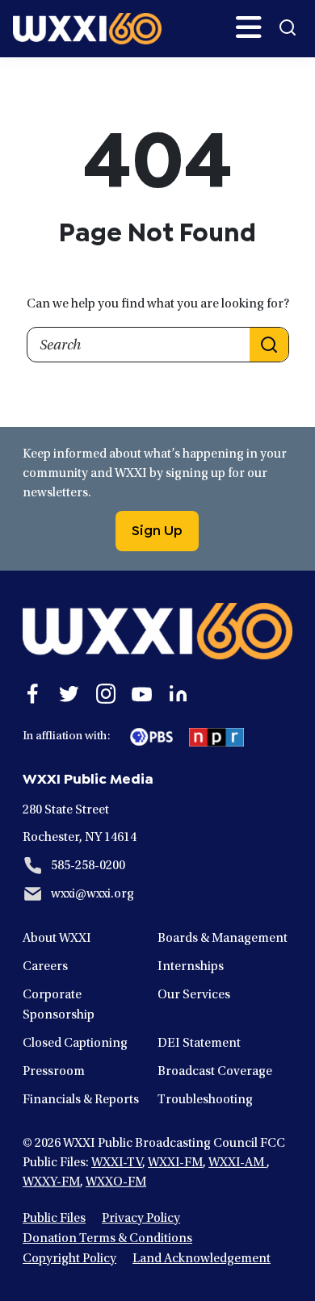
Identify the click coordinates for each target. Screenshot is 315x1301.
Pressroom (54, 1071)
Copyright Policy (69, 1259)
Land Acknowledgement (201, 1259)
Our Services (194, 995)
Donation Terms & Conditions (107, 1238)
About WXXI (57, 938)
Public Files (54, 1218)
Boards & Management (223, 938)
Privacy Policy (141, 1218)
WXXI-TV (116, 1163)
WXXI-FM (175, 1163)
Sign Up (157, 529)
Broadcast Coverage (215, 1071)
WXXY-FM (51, 1182)
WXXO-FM (116, 1182)
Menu (249, 27)
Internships (191, 966)
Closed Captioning (75, 1043)
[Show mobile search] (287, 27)
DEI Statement (199, 1043)
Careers (45, 966)
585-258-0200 (88, 866)
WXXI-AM (237, 1163)
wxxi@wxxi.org (92, 894)
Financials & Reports (81, 1100)
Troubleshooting (205, 1100)
